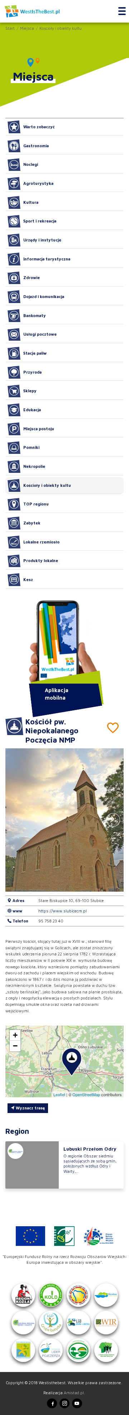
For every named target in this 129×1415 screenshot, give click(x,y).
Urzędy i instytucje (42, 240)
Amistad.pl (74, 1392)
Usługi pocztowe (40, 334)
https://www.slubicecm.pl (62, 910)
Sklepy (30, 390)
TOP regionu (36, 504)
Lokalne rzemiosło (41, 541)
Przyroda (32, 372)
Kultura (30, 202)
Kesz (28, 579)
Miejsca (27, 28)
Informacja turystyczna (46, 258)
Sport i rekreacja (39, 221)
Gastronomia (36, 145)
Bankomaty (34, 315)
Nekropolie (34, 466)
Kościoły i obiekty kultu (60, 28)
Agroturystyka (38, 183)
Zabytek (31, 523)
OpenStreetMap (86, 1094)
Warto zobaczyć (39, 126)
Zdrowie (31, 277)
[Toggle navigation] (122, 11)
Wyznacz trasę (30, 1107)
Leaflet (59, 1094)
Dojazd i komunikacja (43, 296)
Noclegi (30, 164)
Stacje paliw (35, 353)
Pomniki (31, 447)
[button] (113, 819)
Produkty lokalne (40, 560)
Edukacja (32, 409)
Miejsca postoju (38, 428)
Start (10, 28)
